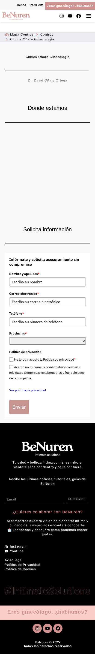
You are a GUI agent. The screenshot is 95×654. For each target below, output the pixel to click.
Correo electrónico (24, 294)
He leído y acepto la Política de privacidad (44, 359)
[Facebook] (78, 16)
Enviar (19, 407)
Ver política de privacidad (27, 390)
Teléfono (16, 313)
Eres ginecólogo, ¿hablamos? (47, 612)
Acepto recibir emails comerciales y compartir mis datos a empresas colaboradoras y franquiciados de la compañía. (47, 372)
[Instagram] (61, 16)
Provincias (18, 333)
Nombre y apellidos (24, 274)
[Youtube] (70, 16)
